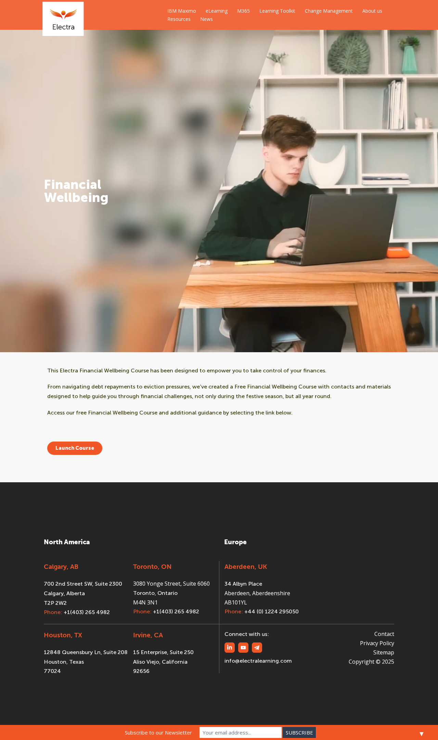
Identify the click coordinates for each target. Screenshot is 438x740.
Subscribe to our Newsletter (158, 732)
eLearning (217, 11)
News (206, 19)
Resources (179, 19)
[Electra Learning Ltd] (63, 14)
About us (372, 11)
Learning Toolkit (277, 11)
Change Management (329, 11)
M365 (243, 11)
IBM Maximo (181, 11)
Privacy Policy (377, 643)
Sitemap (383, 652)
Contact (384, 634)
